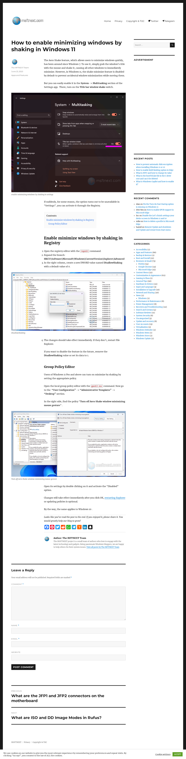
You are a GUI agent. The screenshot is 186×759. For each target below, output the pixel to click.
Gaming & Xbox (143, 278)
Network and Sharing (145, 292)
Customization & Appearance (148, 275)
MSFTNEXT (16, 742)
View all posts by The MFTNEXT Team (102, 547)
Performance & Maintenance (148, 301)
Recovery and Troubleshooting (149, 307)
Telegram (170, 21)
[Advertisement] (154, 105)
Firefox (141, 264)
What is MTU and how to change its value (154, 173)
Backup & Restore (143, 255)
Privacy (118, 21)
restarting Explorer (115, 497)
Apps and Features (19, 75)
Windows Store (142, 335)
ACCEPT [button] (177, 754)
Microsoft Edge (145, 270)
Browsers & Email (143, 261)
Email (15, 639)
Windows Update (143, 338)
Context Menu (142, 272)
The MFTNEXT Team (20, 68)
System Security (143, 315)
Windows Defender (144, 330)
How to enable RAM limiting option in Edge (154, 170)
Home (107, 21)
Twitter (154, 21)
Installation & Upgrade (146, 290)
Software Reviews (143, 313)
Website (16, 652)
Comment (17, 584)
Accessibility (141, 249)
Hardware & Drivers (144, 284)
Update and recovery (145, 321)
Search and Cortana (144, 310)
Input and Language (144, 287)
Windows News (142, 333)
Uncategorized (142, 318)
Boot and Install (143, 258)
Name (15, 625)
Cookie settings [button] (162, 754)
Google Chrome (145, 267)
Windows (142, 298)
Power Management (144, 304)
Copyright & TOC (135, 21)
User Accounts (142, 324)
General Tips (141, 281)
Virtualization (142, 327)
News (138, 295)
